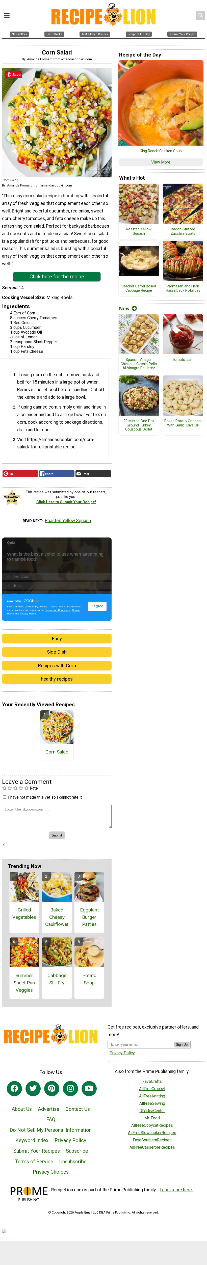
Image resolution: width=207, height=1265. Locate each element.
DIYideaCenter (152, 1110)
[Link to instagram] (70, 1088)
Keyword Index (31, 1140)
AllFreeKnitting (152, 1096)
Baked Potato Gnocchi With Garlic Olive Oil (182, 423)
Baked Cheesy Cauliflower (57, 917)
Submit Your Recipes (36, 1151)
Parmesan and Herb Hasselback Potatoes (183, 288)
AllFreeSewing (152, 1103)
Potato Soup (89, 979)
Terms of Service (34, 1162)
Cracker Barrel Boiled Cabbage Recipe (139, 288)
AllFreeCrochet (152, 1088)
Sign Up (182, 1044)
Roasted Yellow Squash (68, 520)
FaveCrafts (152, 1081)
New (124, 309)
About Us (22, 1109)
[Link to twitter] (33, 1088)
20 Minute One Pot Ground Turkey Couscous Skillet (138, 425)
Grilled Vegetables (24, 913)
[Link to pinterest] (51, 1088)
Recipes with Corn (57, 665)
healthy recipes (57, 679)
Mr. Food (152, 1118)
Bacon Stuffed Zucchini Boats (183, 231)
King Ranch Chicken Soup (161, 151)
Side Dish (57, 652)
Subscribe (77, 1151)
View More (160, 162)
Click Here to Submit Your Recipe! (66, 502)
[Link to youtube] (89, 1088)
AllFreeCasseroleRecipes (152, 1147)
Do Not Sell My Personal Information (51, 1130)
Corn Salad (56, 752)
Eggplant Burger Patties (89, 917)
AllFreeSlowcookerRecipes (152, 1132)
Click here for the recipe (57, 277)
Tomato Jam (183, 360)
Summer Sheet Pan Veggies (24, 983)
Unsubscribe (73, 1162)
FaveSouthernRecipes (152, 1140)
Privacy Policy (70, 1140)
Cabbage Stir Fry (56, 979)
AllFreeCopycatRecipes (152, 1125)
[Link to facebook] (14, 1088)
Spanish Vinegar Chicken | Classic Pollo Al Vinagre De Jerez (139, 364)
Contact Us (77, 1109)
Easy (57, 638)
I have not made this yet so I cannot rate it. (45, 797)
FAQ (50, 1119)
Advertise (48, 1109)
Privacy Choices (51, 1172)
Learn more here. (176, 1189)
